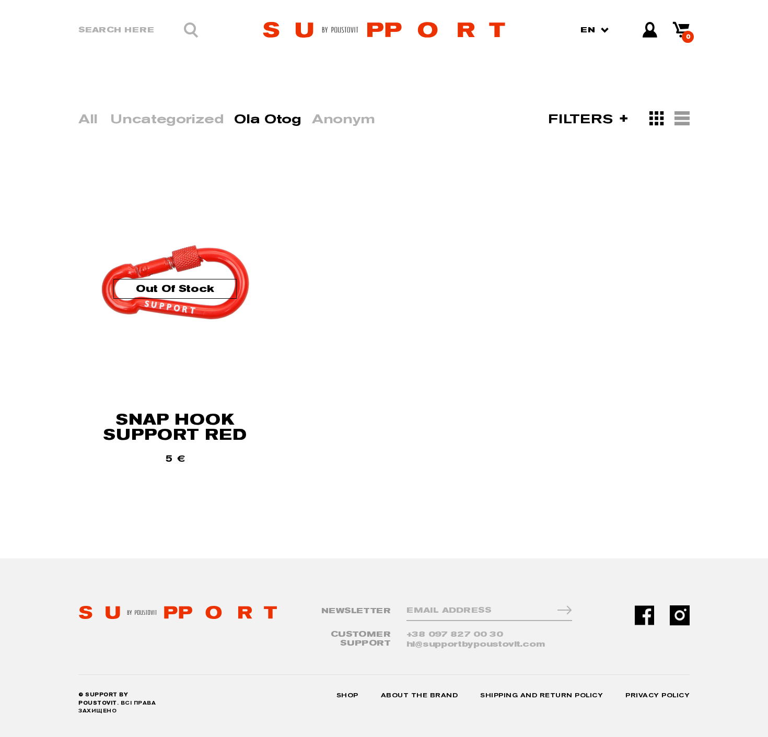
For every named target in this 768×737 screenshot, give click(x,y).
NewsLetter (356, 610)
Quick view (175, 472)
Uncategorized (167, 118)
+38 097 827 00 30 (454, 634)
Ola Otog (267, 118)
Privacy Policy (657, 695)
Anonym (343, 118)
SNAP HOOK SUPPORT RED (175, 427)
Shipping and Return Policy (541, 695)
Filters (582, 118)
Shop (347, 695)
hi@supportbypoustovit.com (475, 644)
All (88, 118)
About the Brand (419, 695)
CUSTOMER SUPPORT (361, 638)
